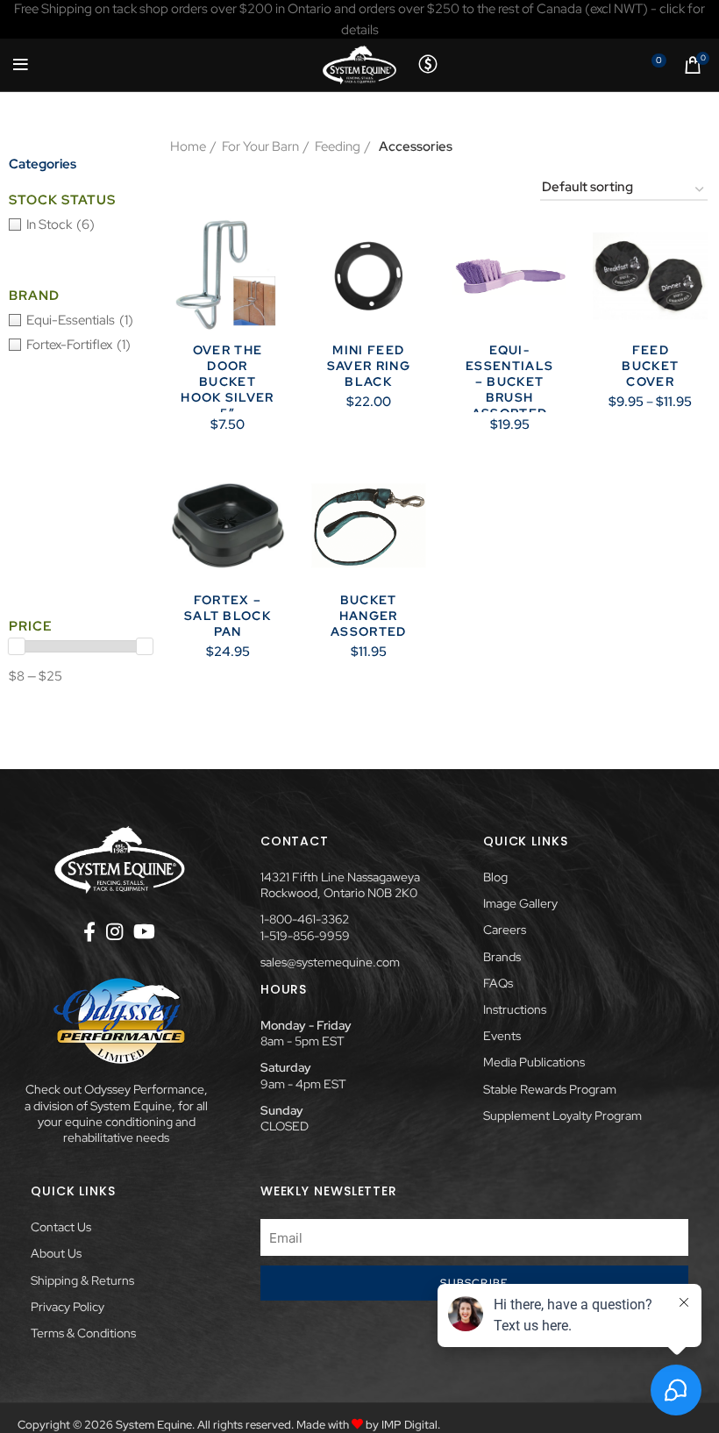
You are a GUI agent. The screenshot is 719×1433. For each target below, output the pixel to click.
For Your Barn (260, 146)
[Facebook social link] (89, 931)
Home (188, 146)
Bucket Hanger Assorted (369, 615)
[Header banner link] (359, 19)
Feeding (337, 146)
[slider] (16, 646)
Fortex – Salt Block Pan (227, 615)
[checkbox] (81, 224)
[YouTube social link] (144, 931)
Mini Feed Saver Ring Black (368, 365)
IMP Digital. (410, 1424)
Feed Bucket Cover (650, 365)
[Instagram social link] (114, 931)
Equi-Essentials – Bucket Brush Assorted (509, 381)
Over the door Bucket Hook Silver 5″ (227, 381)
